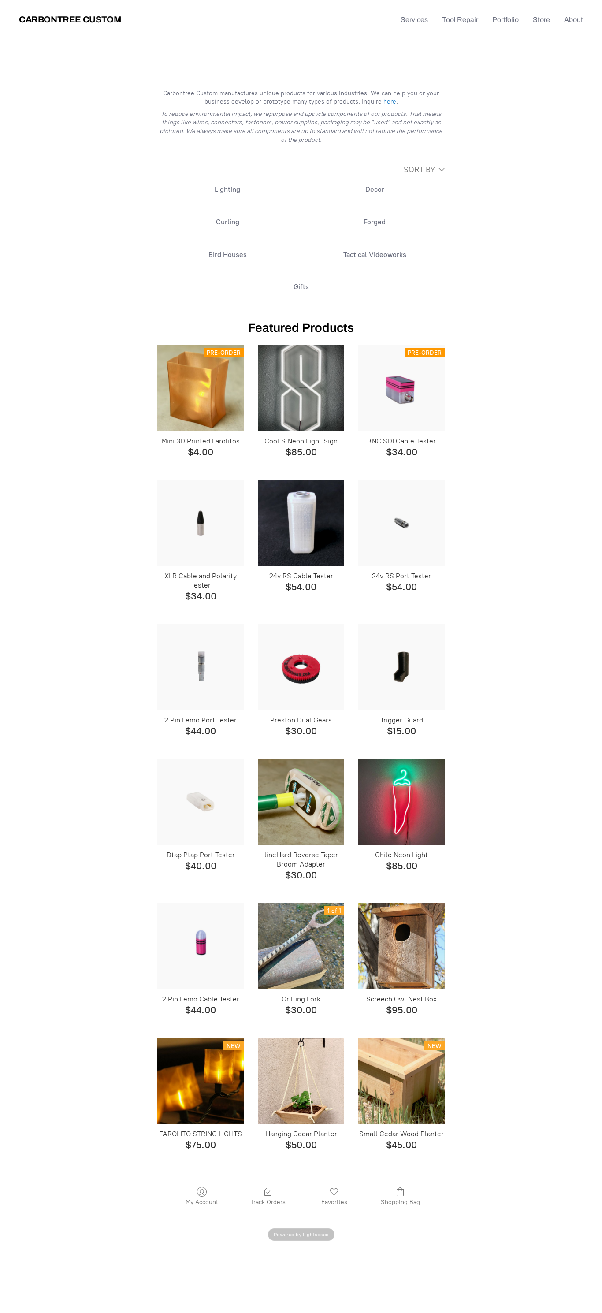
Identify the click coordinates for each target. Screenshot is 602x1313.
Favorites (334, 1202)
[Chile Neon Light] (401, 802)
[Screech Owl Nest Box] (401, 946)
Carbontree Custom (70, 19)
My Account (202, 1202)
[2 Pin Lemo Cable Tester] (200, 946)
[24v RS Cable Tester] (301, 523)
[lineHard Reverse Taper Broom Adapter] (301, 802)
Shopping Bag (400, 1202)
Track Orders (268, 1202)
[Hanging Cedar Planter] (301, 1081)
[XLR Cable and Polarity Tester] (200, 523)
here (389, 101)
